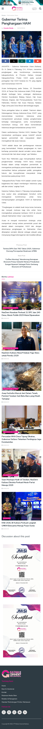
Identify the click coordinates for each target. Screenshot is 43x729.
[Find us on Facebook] (4, 712)
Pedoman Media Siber (9, 695)
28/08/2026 (6, 318)
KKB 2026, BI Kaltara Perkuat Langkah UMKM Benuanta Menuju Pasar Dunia (19, 524)
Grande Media (8, 28)
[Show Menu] (3, 8)
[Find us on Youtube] (20, 712)
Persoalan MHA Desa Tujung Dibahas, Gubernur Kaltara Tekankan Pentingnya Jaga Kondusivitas (21, 439)
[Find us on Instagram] (14, 712)
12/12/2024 (21, 28)
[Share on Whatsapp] (22, 61)
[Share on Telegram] (29, 61)
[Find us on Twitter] (9, 712)
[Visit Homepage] (18, 8)
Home (3, 15)
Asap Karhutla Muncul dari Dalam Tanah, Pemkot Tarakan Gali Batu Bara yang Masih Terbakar (21, 396)
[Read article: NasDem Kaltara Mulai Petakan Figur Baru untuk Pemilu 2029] (21, 336)
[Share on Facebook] (5, 61)
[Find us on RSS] (25, 712)
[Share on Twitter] (14, 61)
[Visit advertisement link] (21, 2)
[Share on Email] (37, 61)
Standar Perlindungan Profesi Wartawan (16, 702)
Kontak (4, 692)
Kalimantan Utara (12, 15)
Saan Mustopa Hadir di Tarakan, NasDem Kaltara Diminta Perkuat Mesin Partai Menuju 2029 (20, 482)
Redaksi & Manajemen (9, 699)
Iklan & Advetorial (8, 689)
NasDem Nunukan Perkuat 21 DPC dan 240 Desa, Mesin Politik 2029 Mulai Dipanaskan (21, 314)
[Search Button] (40, 8)
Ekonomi (6, 518)
